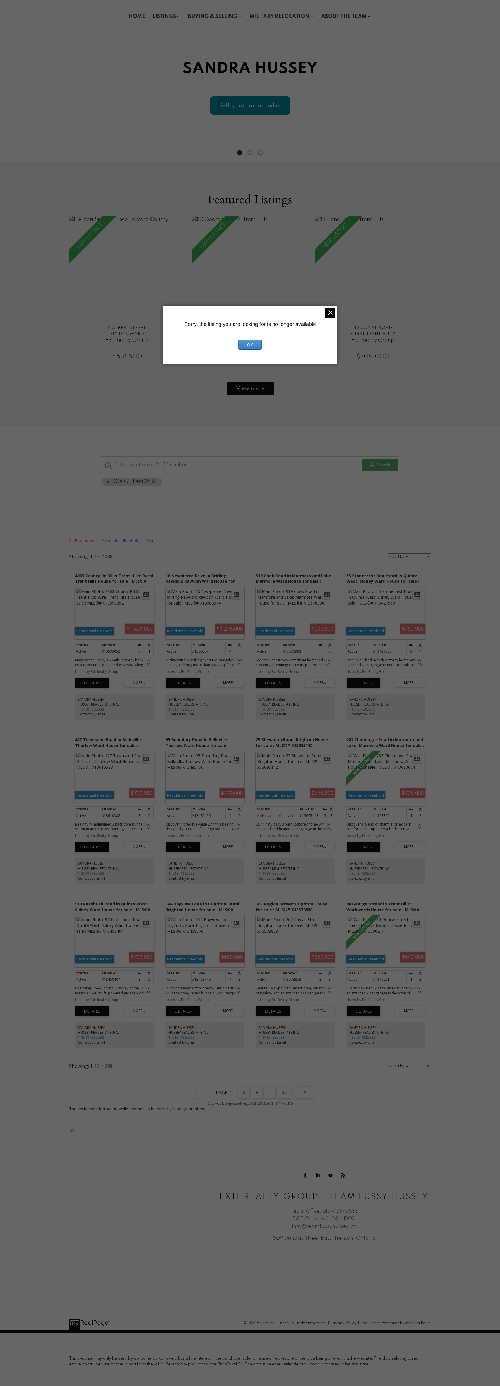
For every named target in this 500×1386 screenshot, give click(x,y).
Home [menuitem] (137, 16)
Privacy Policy (343, 1323)
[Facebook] (305, 1175)
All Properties (81, 540)
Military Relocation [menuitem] (279, 16)
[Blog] (343, 1175)
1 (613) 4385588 (91, 709)
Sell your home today (250, 105)
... (270, 1092)
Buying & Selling (212, 16)
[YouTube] (330, 1175)
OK (250, 344)
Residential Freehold (120, 540)
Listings (164, 16)
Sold (150, 540)
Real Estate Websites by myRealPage (395, 1323)
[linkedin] (318, 1175)
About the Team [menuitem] (344, 16)
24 (284, 1092)
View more (250, 388)
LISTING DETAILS (92, 683)
